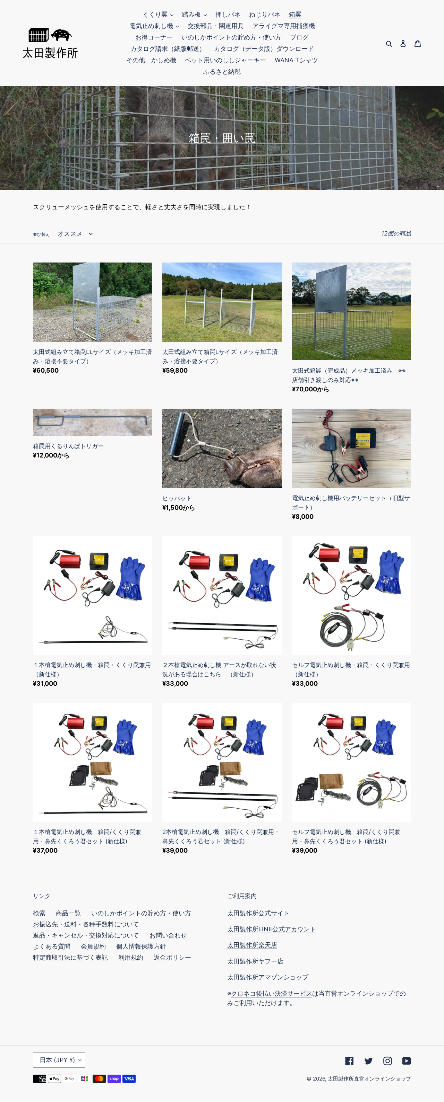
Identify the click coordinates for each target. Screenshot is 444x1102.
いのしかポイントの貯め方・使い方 (141, 913)
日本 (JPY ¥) (57, 1060)
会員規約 (93, 946)
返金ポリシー (172, 957)
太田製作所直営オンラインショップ (369, 1078)
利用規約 (130, 957)
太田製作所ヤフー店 (255, 961)
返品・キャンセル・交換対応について (86, 935)
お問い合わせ (168, 935)
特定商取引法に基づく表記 (70, 957)
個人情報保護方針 (141, 946)
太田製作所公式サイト (258, 913)
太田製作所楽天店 (252, 945)
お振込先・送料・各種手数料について (86, 924)
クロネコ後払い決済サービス (271, 993)
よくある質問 (51, 946)
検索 (39, 913)
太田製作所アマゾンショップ (267, 977)
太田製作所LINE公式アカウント (271, 929)
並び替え (41, 234)
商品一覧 (68, 913)
